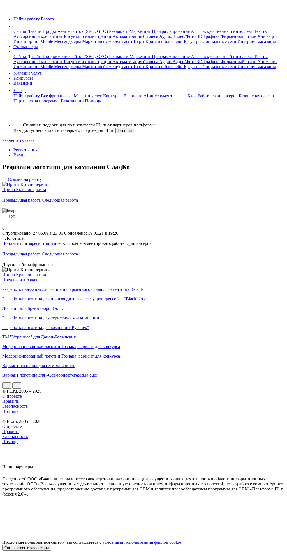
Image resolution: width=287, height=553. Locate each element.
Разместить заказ (18, 140)
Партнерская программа (36, 100)
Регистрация (25, 150)
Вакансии (22, 83)
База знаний (72, 100)
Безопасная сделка (256, 95)
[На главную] (7, 9)
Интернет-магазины (256, 41)
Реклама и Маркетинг (130, 31)
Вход (18, 155)
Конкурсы (23, 78)
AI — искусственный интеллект (222, 31)
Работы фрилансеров (218, 95)
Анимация (267, 36)
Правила (10, 401)
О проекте (12, 396)
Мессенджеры (68, 41)
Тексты (261, 31)
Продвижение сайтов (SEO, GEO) (76, 31)
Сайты (20, 31)
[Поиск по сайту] (17, 115)
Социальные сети (220, 41)
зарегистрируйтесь (46, 243)
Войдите (10, 243)
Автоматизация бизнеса (135, 36)
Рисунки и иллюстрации (88, 36)
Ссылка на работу (25, 179)
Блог (192, 95)
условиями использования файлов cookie (142, 542)
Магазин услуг (28, 73)
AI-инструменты (160, 95)
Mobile (47, 41)
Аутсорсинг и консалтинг (38, 36)
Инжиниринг (26, 41)
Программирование (171, 31)
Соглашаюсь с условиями (26, 548)
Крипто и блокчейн (164, 41)
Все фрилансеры (57, 95)
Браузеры (193, 41)
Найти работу (26, 95)
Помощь (93, 100)
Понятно (125, 130)
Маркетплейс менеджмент (108, 41)
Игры (139, 41)
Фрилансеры (25, 46)
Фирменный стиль (239, 36)
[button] (18, 26)
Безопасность (15, 406)
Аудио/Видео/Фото (178, 36)
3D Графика (209, 36)
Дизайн (35, 31)
